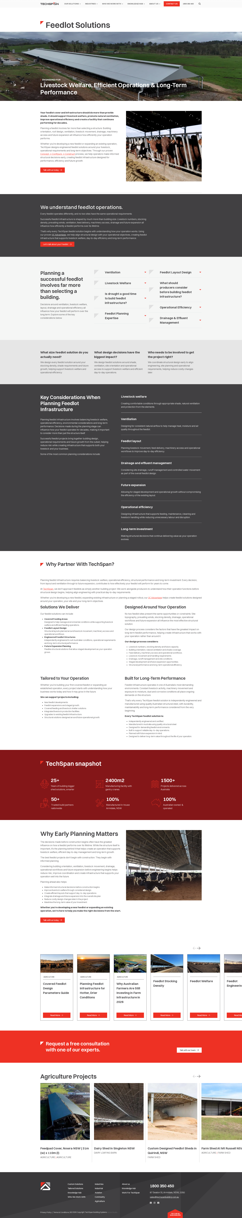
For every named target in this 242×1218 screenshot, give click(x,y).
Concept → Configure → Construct (57, 154)
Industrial (99, 1188)
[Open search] (200, 4)
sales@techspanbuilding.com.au (164, 1197)
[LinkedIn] (151, 1203)
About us (126, 1184)
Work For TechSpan (131, 1192)
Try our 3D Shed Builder (175, 1214)
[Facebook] (158, 1203)
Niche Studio (112, 1212)
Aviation (98, 1192)
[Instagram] (154, 1203)
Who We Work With (76, 1197)
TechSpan (48, 588)
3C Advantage (59, 234)
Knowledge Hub (75, 1192)
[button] (198, 948)
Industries (99, 1184)
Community (100, 1197)
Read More (55, 1015)
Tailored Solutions (75, 1188)
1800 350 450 (162, 1185)
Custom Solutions (75, 1184)
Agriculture (100, 1201)
